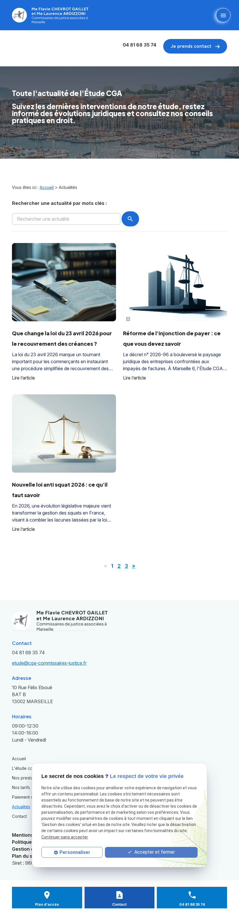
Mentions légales (31, 835)
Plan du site (25, 856)
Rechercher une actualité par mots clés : (59, 203)
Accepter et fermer (154, 852)
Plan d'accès (47, 904)
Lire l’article (23, 378)
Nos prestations (27, 777)
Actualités (21, 806)
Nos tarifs (21, 787)
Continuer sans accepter (64, 837)
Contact (19, 816)
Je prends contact (191, 46)
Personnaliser (74, 852)
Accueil (47, 187)
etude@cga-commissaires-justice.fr (49, 663)
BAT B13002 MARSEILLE (32, 694)
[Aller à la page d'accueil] (50, 15)
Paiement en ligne (29, 797)
